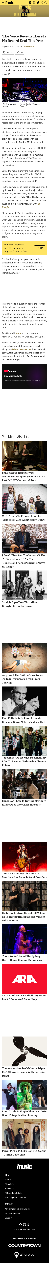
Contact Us (8, 1218)
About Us (8, 1179)
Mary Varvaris (29, 46)
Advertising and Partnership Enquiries (17, 1209)
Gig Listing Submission (12, 1213)
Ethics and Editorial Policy (13, 1193)
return (18, 333)
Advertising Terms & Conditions (15, 1197)
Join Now (39, 248)
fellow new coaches (21, 349)
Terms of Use (9, 1188)
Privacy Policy (9, 1184)
